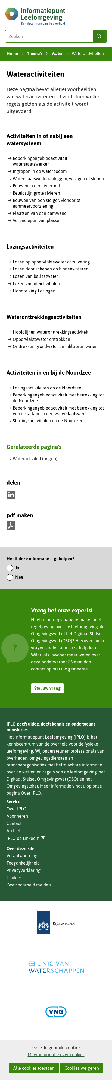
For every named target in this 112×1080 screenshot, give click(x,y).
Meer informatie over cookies (56, 1054)
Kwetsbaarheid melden (29, 884)
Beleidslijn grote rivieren (36, 193)
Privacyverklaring (24, 870)
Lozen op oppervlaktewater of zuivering (51, 261)
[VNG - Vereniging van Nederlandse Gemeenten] (56, 1012)
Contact (14, 823)
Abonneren (17, 816)
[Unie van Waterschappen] (56, 967)
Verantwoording (22, 855)
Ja (17, 567)
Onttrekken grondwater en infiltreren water (55, 346)
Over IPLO (31, 793)
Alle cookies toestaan (34, 1068)
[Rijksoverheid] (56, 922)
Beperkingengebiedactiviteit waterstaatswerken (40, 161)
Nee (19, 577)
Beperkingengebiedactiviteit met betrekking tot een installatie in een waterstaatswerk (58, 410)
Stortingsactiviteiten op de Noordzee (48, 420)
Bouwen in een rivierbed (36, 185)
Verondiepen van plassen (37, 220)
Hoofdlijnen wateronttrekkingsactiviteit (50, 332)
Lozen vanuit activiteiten (36, 283)
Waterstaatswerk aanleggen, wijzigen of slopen (58, 178)
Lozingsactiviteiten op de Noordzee (47, 387)
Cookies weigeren (81, 1068)
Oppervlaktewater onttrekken (41, 339)
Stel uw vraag (47, 688)
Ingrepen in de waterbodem (40, 171)
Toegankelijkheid (23, 862)
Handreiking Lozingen (34, 290)
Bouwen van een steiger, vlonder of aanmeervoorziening (46, 203)
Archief (13, 830)
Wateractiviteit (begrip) (35, 458)
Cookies (14, 877)
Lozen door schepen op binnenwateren (50, 268)
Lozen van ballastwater (35, 276)
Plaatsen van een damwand (40, 213)
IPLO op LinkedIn (26, 838)
